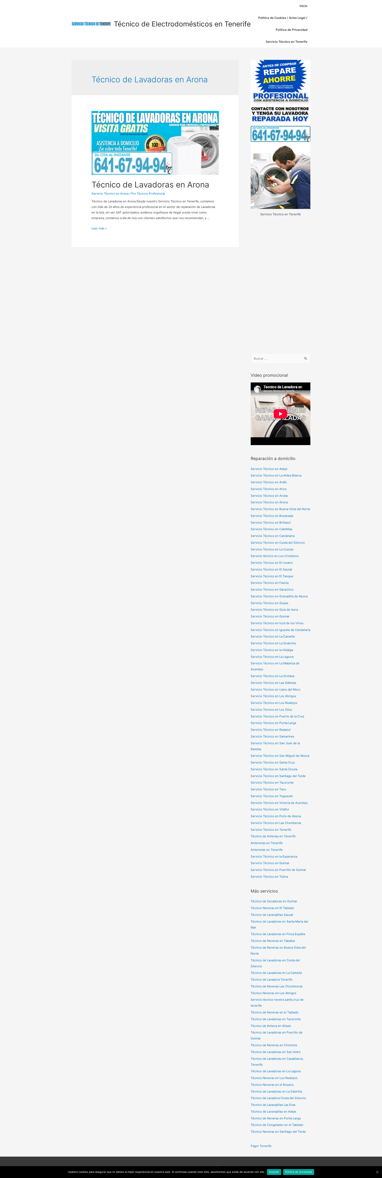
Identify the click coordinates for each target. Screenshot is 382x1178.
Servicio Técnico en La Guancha (273, 643)
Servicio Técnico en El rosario (272, 563)
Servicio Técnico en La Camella (273, 636)
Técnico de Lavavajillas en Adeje (273, 1111)
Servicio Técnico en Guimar (270, 616)
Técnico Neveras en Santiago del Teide (278, 1131)
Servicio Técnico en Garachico (272, 589)
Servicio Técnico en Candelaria (272, 536)
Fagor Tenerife (261, 1146)
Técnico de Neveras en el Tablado (274, 1012)
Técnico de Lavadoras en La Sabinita (276, 1091)
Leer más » (99, 228)
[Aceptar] (377, 1172)
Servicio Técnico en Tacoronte (272, 782)
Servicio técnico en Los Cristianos (275, 556)
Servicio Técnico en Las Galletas (273, 683)
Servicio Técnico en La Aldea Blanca (276, 475)
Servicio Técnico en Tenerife (286, 42)
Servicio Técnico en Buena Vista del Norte (280, 509)
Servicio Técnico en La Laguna (272, 657)
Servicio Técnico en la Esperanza (274, 856)
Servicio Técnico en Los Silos (271, 709)
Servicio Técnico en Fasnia (269, 583)
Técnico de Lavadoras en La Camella (276, 973)
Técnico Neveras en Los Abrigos (273, 993)
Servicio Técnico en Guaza (269, 603)
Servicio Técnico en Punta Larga (273, 723)
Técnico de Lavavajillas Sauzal (272, 915)
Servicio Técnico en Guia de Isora (274, 609)
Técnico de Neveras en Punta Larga (276, 1118)
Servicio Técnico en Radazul (270, 730)
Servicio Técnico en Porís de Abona (276, 816)
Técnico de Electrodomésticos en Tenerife (182, 24)
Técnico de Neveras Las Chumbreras (277, 986)
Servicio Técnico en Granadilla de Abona (279, 596)
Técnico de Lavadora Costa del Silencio (278, 1098)
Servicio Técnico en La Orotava (272, 676)
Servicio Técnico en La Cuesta (272, 549)
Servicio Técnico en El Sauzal (271, 569)
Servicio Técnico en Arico (269, 489)
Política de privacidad (298, 1171)
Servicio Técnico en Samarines (272, 736)
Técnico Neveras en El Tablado (272, 908)
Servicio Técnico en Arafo (269, 482)
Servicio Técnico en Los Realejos (274, 703)
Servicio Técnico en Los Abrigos (273, 696)
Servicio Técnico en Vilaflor (270, 809)
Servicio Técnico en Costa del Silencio (278, 542)
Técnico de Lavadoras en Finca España (278, 934)
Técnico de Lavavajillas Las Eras (273, 1105)
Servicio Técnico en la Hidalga (272, 650)
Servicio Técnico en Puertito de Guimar (278, 870)
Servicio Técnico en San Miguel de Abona (280, 756)
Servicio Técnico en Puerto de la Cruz (277, 716)
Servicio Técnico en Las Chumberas (276, 823)
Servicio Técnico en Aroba (269, 496)
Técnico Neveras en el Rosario (272, 1085)
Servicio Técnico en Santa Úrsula (274, 769)
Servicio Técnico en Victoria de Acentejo (279, 803)
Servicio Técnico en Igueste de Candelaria (280, 630)
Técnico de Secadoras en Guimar (274, 901)
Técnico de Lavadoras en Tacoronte (276, 1019)
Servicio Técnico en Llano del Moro (275, 689)
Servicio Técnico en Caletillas (271, 529)
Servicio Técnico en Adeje (269, 469)
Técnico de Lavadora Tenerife (271, 979)
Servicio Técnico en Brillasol (271, 522)
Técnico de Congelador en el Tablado (277, 1125)
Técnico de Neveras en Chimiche (274, 1045)
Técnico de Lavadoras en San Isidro (276, 1052)
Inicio (303, 6)
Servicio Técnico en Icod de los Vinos (277, 623)
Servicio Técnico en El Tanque (272, 576)
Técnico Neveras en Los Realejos (274, 1078)
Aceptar (274, 1171)
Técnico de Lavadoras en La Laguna (276, 1071)
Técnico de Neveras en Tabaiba (273, 941)
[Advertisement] (280, 285)
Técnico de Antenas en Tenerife (273, 836)
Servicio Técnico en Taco (268, 789)
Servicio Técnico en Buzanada (272, 516)
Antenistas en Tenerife (267, 843)
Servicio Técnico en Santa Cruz (273, 762)
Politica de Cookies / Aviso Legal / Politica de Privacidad (282, 24)
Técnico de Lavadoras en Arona (150, 184)
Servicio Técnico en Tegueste (272, 796)
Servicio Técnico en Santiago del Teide (278, 776)
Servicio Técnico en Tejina (269, 876)
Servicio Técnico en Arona (110, 193)
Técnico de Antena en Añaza (271, 1026)
